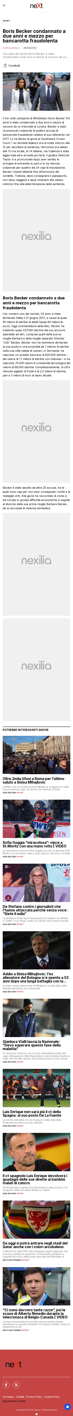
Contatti (20, 1396)
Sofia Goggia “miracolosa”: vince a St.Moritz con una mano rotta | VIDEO (34, 844)
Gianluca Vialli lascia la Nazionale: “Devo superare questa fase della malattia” (32, 1045)
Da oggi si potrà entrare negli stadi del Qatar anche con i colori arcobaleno (35, 1245)
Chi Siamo (8, 1396)
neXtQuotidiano (11, 47)
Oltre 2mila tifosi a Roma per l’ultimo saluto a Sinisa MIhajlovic (33, 780)
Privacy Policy (34, 1396)
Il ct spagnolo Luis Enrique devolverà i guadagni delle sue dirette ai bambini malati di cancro (35, 1179)
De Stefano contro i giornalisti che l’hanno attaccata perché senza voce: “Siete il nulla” (35, 910)
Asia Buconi (9, 792)
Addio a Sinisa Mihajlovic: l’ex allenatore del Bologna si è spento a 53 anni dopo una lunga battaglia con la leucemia (36, 977)
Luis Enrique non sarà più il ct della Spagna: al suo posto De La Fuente (32, 1113)
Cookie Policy (52, 1396)
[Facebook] (4, 1383)
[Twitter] (14, 1383)
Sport (6, 21)
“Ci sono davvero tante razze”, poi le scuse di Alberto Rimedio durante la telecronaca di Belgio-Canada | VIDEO (35, 1313)
